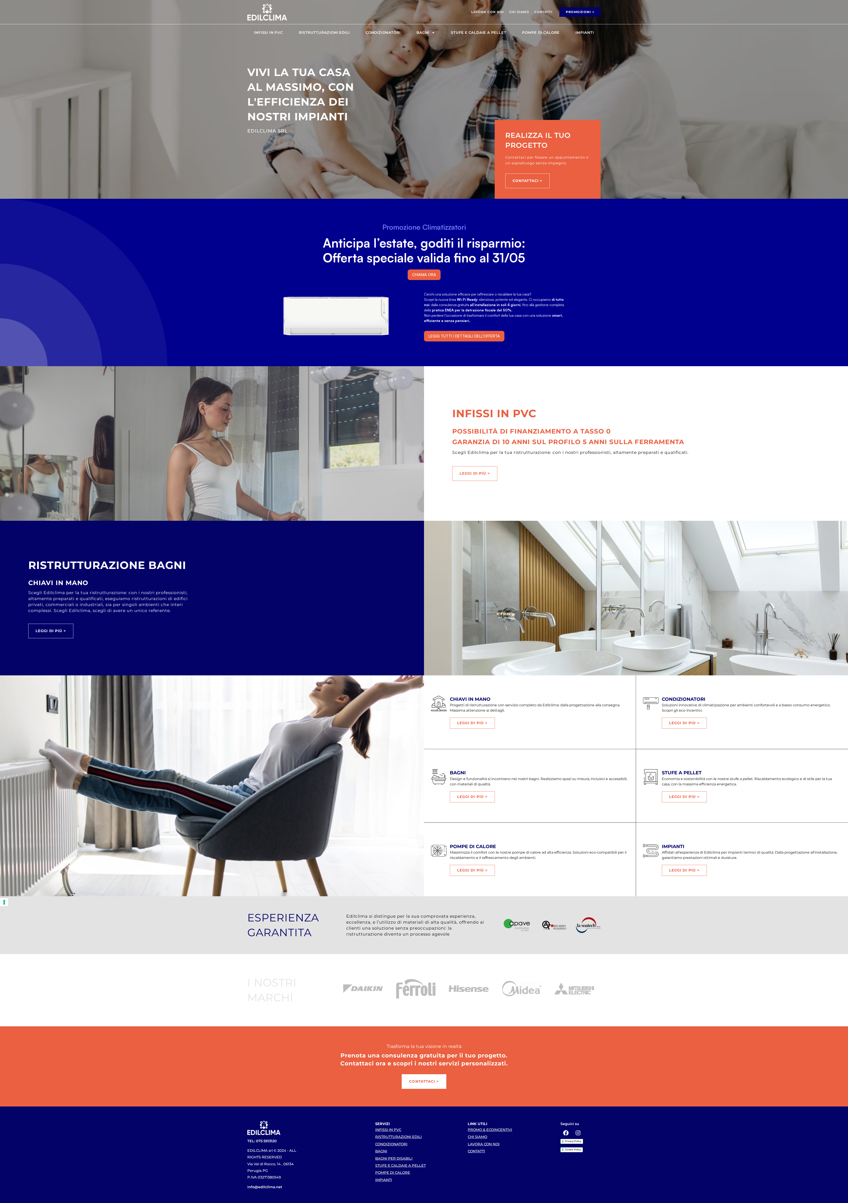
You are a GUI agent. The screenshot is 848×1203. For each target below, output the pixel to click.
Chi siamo (519, 12)
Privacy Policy (573, 1141)
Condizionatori (383, 32)
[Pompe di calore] (439, 850)
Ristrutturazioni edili (324, 32)
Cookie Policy (573, 1149)
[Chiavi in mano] (439, 703)
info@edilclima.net (264, 1187)
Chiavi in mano (470, 699)
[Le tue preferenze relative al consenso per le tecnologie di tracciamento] (4, 902)
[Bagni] (439, 777)
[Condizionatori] (651, 703)
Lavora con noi (487, 12)
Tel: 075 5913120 (262, 1141)
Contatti (543, 12)
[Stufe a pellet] (651, 777)
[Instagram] (578, 1133)
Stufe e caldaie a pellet (478, 32)
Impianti (584, 32)
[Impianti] (651, 850)
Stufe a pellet (682, 772)
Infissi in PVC (268, 32)
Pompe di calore (541, 32)
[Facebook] (566, 1133)
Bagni (422, 32)
